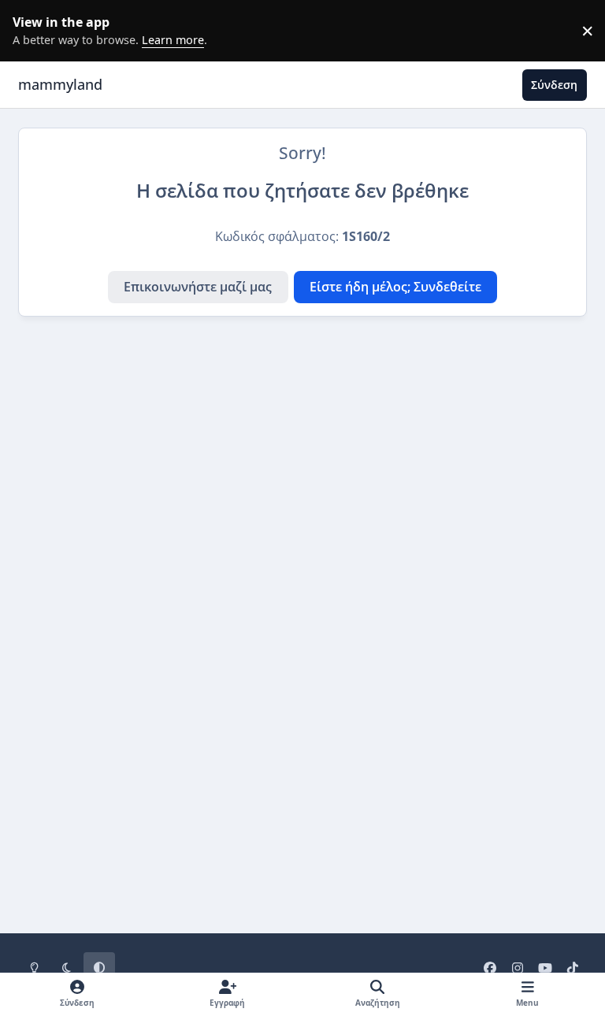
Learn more (34, 30)
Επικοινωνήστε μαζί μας (198, 286)
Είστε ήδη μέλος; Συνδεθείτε (395, 286)
